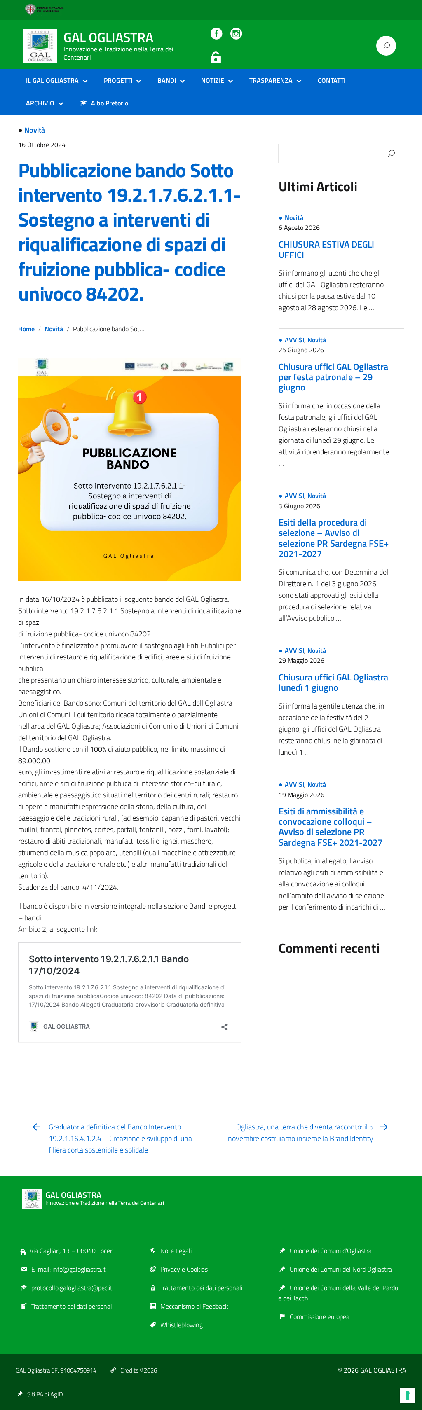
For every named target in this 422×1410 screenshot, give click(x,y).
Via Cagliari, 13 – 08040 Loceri (71, 1251)
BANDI (166, 80)
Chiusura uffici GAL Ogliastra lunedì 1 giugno (333, 682)
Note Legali (176, 1251)
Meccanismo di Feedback (194, 1306)
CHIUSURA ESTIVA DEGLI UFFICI (326, 249)
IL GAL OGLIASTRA (52, 80)
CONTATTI (331, 80)
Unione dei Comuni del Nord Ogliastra (341, 1269)
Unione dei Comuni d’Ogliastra (331, 1251)
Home (26, 329)
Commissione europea (319, 1316)
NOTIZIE (212, 80)
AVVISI (294, 340)
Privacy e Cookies (184, 1269)
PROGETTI (118, 80)
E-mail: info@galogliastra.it (68, 1269)
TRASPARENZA (271, 80)
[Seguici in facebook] (216, 32)
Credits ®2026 (138, 1370)
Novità (34, 130)
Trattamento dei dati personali (72, 1306)
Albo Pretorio (109, 103)
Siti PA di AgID (45, 1394)
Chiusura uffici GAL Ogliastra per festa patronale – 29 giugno (333, 377)
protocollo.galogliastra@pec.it (72, 1288)
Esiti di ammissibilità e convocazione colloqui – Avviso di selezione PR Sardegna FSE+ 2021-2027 (330, 826)
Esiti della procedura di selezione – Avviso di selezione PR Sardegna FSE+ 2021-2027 (334, 538)
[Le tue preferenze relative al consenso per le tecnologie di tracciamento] (407, 1395)
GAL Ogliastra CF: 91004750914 (56, 1370)
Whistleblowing (181, 1325)
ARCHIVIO (40, 103)
